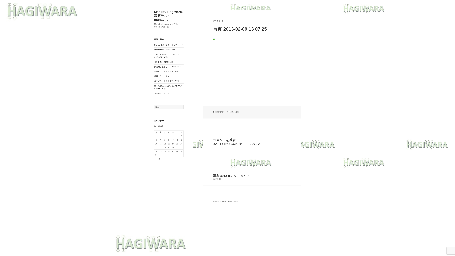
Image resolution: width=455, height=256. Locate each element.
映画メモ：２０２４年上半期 (166, 81)
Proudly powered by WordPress (226, 201)
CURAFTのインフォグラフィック (168, 45)
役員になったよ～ (161, 76)
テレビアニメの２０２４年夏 (166, 72)
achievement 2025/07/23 (164, 50)
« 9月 (160, 159)
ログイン (242, 143)
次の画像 (216, 21)
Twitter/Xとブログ (161, 93)
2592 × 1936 (233, 112)
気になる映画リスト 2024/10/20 (167, 67)
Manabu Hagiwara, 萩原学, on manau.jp (168, 15)
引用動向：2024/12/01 (163, 62)
